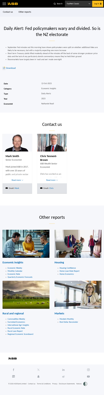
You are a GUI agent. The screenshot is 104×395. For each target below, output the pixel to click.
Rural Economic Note (16, 328)
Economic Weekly (15, 268)
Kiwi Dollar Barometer (69, 322)
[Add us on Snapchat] (38, 376)
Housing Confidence (68, 268)
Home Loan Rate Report (69, 271)
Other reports (25, 12)
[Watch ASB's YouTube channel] (88, 376)
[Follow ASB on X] (38, 369)
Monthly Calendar (15, 271)
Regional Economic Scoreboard (20, 334)
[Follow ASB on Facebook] (13, 369)
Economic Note (14, 274)
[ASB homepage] (12, 4)
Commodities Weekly (16, 319)
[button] (4, 3)
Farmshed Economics (16, 322)
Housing (59, 262)
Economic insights (13, 262)
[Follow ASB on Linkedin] (63, 369)
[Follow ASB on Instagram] (88, 369)
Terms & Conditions (44, 384)
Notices (79, 384)
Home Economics (67, 274)
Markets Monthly (67, 319)
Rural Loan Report (15, 331)
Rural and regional (13, 313)
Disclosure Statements (67, 384)
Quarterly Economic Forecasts (20, 277)
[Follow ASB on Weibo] (63, 376)
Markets (59, 313)
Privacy (54, 384)
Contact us (8, 12)
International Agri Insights (18, 325)
